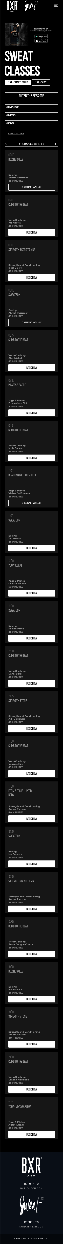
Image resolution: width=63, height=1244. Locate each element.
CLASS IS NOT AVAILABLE (31, 187)
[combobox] (31, 107)
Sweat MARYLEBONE (18, 82)
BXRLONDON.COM (31, 1188)
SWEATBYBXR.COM (31, 1227)
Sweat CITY (41, 82)
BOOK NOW (31, 232)
